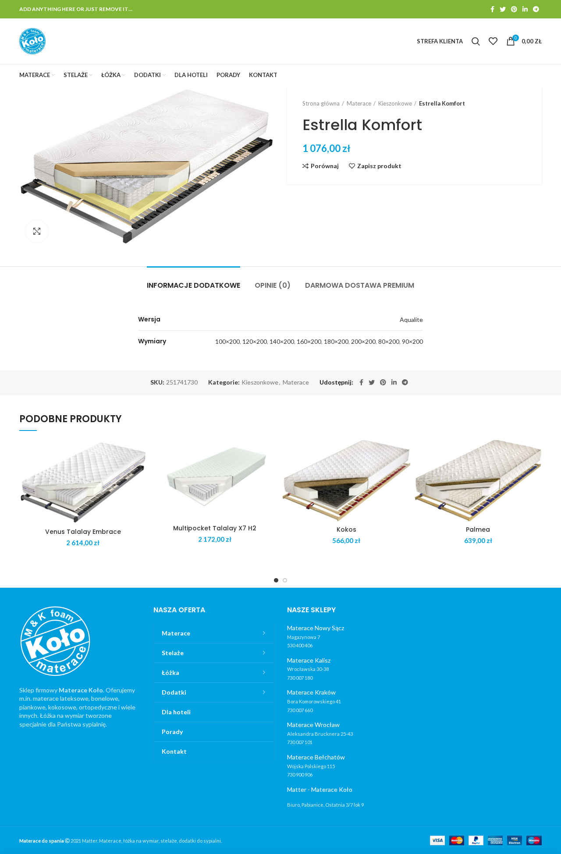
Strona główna (321, 103)
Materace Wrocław (313, 724)
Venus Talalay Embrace (83, 531)
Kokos (346, 529)
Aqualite (411, 319)
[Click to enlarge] (37, 231)
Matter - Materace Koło (319, 789)
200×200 (363, 341)
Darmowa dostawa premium (359, 285)
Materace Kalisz (308, 660)
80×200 (388, 341)
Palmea (478, 529)
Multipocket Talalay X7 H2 (214, 528)
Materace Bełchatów (316, 757)
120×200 (254, 341)
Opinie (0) (273, 285)
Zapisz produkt (379, 166)
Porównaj (325, 166)
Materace (359, 103)
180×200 (336, 341)
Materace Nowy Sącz (315, 628)
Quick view (140, 474)
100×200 (227, 341)
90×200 (412, 341)
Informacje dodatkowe (193, 285)
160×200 (309, 341)
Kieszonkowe (395, 103)
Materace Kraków (311, 692)
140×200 (282, 341)
